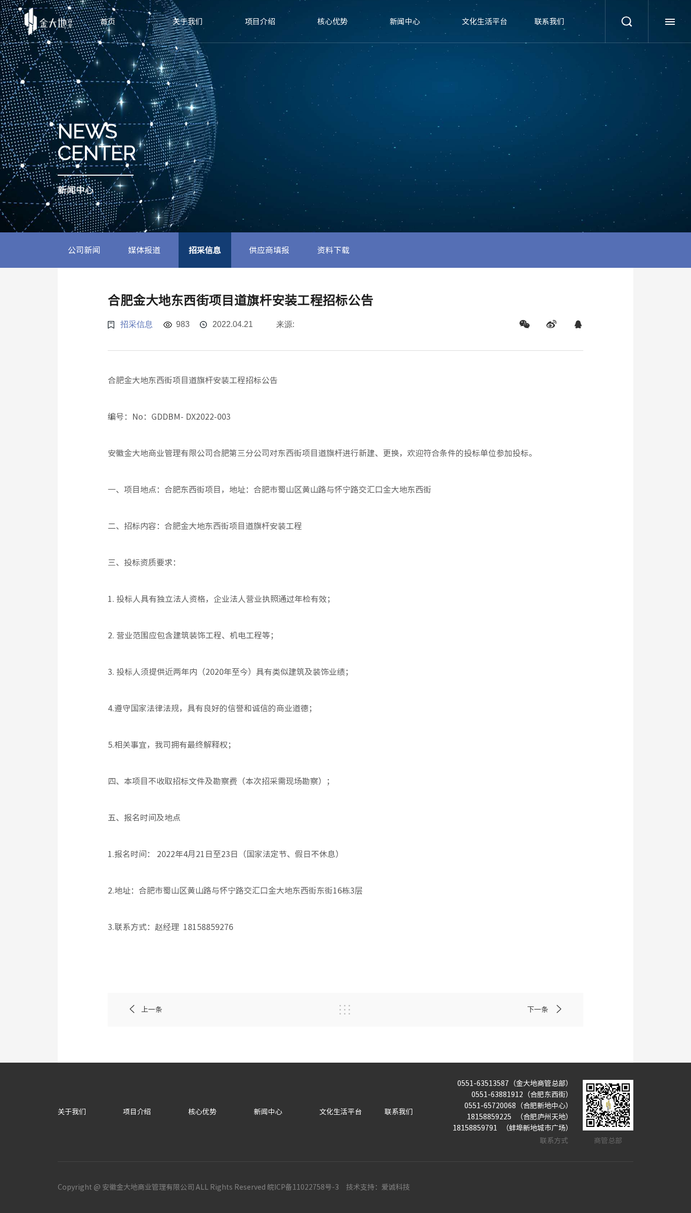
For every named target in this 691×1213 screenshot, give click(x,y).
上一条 (151, 1009)
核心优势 (332, 21)
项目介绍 (260, 21)
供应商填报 (269, 250)
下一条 (538, 1009)
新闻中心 (405, 21)
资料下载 (333, 250)
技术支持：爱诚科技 (378, 1187)
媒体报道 (144, 250)
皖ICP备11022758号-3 (303, 1187)
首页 (107, 21)
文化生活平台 (484, 21)
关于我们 (187, 21)
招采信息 (205, 250)
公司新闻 (84, 250)
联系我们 (549, 21)
